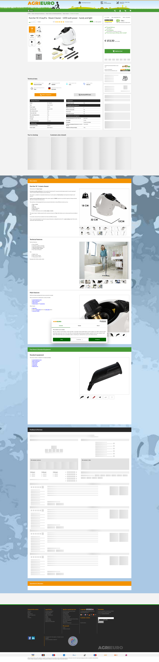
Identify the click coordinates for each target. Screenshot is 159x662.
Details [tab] (79, 325)
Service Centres (66, 615)
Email (99, 616)
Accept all (97, 339)
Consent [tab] (61, 325)
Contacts (29, 617)
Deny (62, 339)
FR (87, 614)
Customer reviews (85, 617)
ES (95, 614)
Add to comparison (46, 94)
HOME (29, 13)
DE (91, 614)
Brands (29, 612)
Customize (78, 339)
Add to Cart (118, 51)
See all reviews (83, 622)
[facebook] (29, 641)
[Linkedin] (33, 641)
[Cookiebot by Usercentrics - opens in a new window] (100, 322)
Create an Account (66, 628)
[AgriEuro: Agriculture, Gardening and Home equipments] (44, 3)
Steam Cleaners (66, 13)
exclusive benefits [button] (105, 613)
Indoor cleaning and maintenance (38, 13)
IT (82, 614)
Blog (28, 616)
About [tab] (98, 325)
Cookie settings (48, 620)
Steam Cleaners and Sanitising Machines (54, 13)
